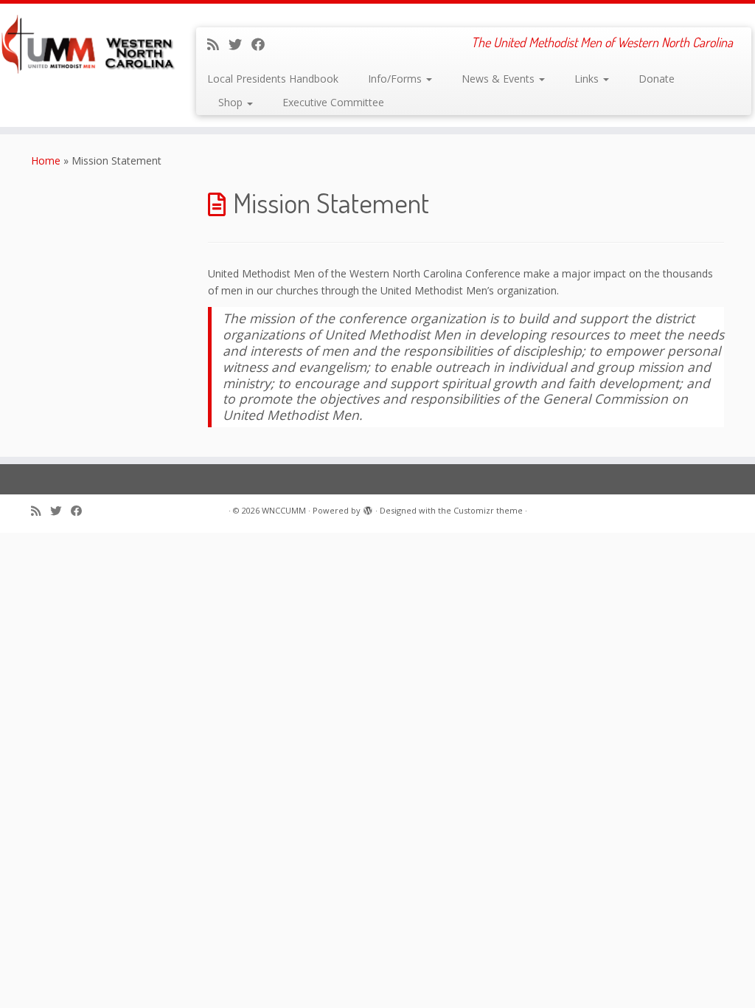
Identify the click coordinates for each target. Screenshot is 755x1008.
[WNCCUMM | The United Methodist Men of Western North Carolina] (88, 44)
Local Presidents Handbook (272, 79)
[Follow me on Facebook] (262, 44)
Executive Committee (333, 102)
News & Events (499, 79)
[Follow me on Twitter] (240, 44)
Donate (657, 79)
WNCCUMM (284, 510)
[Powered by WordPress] (368, 508)
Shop (232, 102)
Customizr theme (488, 510)
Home (45, 160)
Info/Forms (396, 79)
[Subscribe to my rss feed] (218, 44)
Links (588, 79)
